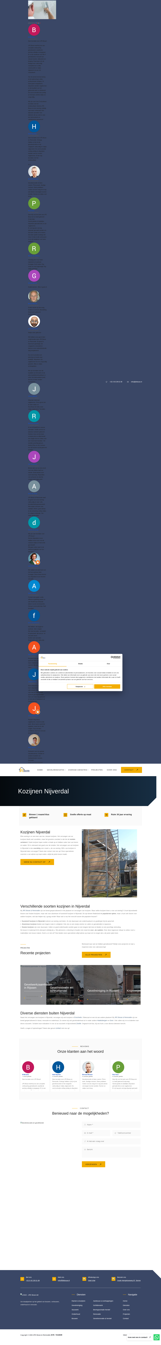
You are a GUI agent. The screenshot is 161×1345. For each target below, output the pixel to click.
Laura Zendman (33, 566)
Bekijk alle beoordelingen (35, 762)
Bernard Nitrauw (33, 179)
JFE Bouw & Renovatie (31, 910)
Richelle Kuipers (33, 423)
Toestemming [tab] (52, 663)
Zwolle (78, 1023)
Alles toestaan (107, 686)
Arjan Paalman (32, 654)
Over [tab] (108, 663)
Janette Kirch (32, 682)
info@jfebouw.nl (64, 1280)
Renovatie (97, 1314)
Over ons (126, 1310)
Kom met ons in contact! (137, 1337)
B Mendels (31, 37)
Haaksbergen (102, 1020)
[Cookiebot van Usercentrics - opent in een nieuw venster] (112, 657)
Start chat (91, 1280)
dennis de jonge (33, 530)
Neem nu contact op (34, 862)
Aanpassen (79, 686)
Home (125, 1301)
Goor (111, 1020)
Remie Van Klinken (34, 256)
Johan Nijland (32, 396)
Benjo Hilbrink (32, 303)
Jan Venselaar (32, 464)
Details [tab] (80, 663)
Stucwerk (75, 1310)
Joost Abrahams (33, 716)
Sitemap (126, 1335)
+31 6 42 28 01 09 (33, 1280)
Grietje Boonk (32, 283)
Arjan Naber (32, 747)
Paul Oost (31, 211)
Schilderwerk (98, 1305)
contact (58, 1028)
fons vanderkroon (34, 623)
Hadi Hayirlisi (32, 134)
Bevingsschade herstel (101, 1310)
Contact (126, 1318)
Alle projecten (93, 955)
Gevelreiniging (77, 1305)
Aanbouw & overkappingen (103, 1301)
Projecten (126, 1314)
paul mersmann (33, 328)
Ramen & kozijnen (78, 1301)
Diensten (126, 1305)
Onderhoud (76, 1314)
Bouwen (75, 1318)
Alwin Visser (32, 593)
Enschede (78, 1017)
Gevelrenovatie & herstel (102, 1318)
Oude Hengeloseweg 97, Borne (129, 1280)
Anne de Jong (32, 493)
